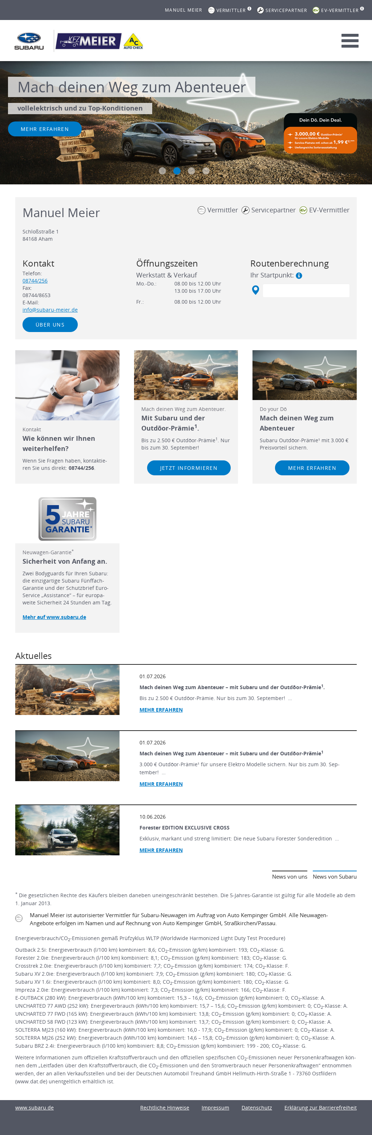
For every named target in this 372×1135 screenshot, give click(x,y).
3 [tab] (191, 171)
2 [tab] (177, 171)
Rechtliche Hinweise (164, 1107)
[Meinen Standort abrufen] (255, 290)
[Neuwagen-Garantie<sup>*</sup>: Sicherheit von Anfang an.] (67, 519)
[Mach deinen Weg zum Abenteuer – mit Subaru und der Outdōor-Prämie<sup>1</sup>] (67, 756)
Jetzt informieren (189, 467)
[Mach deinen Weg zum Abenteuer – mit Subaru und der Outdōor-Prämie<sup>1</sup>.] (67, 690)
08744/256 (35, 280)
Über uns (50, 324)
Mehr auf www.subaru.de (54, 617)
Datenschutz (257, 1107)
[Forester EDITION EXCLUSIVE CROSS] (67, 830)
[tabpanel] (186, 123)
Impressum (215, 1107)
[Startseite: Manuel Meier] (29, 41)
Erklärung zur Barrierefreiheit (320, 1107)
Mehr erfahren (45, 128)
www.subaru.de (34, 1107)
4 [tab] (206, 171)
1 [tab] (162, 171)
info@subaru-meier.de (50, 309)
